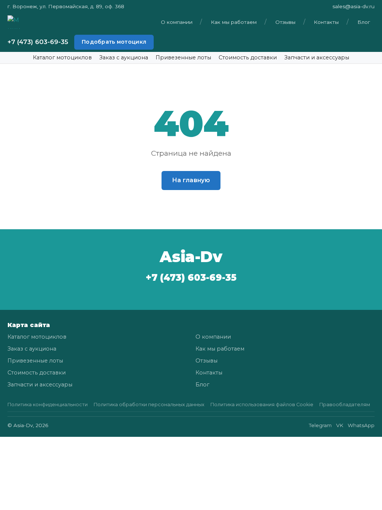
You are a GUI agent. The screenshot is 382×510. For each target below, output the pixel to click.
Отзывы (285, 22)
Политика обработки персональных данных (149, 404)
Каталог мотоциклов (62, 57)
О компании (176, 22)
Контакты (326, 22)
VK (339, 425)
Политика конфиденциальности (47, 404)
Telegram (320, 425)
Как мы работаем (234, 22)
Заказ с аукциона (123, 57)
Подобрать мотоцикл (114, 41)
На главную (191, 180)
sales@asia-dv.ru (353, 6)
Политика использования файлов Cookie (261, 404)
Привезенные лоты (183, 57)
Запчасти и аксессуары (316, 57)
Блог (363, 22)
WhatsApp (361, 425)
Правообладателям (344, 404)
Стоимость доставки (248, 57)
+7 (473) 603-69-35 (37, 42)
